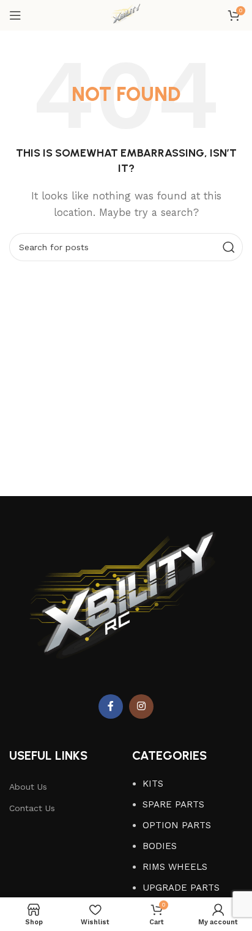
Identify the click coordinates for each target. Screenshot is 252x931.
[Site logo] (126, 14)
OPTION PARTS (177, 825)
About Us (28, 787)
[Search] (229, 247)
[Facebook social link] (110, 706)
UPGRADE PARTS (181, 887)
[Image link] (126, 603)
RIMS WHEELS (175, 866)
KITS (153, 783)
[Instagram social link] (141, 706)
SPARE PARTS (173, 804)
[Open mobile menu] (15, 15)
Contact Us (32, 808)
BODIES (160, 845)
